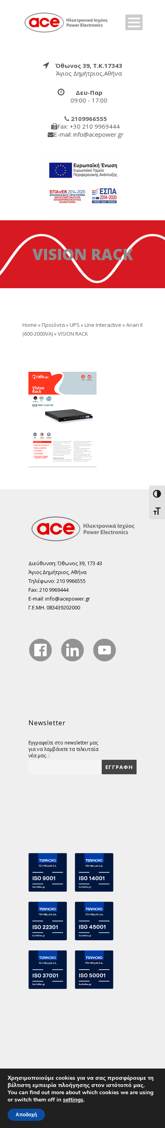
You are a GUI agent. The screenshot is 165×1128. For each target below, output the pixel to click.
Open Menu (134, 22)
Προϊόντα (53, 324)
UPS (75, 324)
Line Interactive (103, 324)
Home (29, 324)
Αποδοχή (26, 1115)
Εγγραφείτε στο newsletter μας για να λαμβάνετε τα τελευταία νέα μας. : (63, 749)
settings (73, 1099)
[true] (66, 21)
